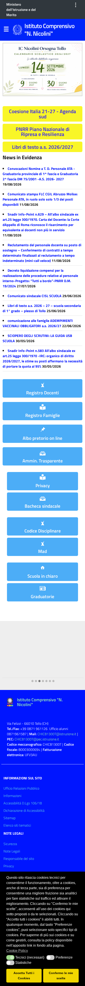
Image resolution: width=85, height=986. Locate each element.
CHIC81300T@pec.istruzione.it (37, 739)
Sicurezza (10, 843)
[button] (32, 681)
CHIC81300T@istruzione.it (56, 734)
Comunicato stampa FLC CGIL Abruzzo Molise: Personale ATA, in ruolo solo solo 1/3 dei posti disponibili (40, 199)
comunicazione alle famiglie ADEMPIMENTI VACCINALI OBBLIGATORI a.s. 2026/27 (38, 323)
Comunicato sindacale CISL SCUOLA (34, 295)
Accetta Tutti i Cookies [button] (24, 975)
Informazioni (12, 795)
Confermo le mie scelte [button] (61, 975)
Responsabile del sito (18, 858)
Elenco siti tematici (17, 825)
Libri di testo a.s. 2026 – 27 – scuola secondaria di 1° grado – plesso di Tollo (42, 308)
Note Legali (11, 851)
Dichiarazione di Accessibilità (23, 810)
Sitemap (9, 817)
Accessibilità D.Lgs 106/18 (22, 803)
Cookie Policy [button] (17, 951)
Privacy (8, 866)
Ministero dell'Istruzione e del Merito (21, 9)
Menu (6, 30)
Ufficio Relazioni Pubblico (21, 788)
